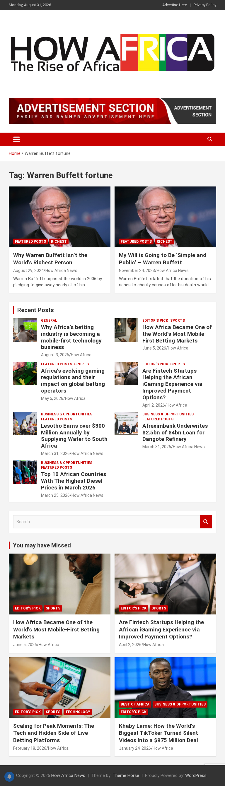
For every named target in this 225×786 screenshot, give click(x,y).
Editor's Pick (155, 320)
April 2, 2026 (153, 405)
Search (206, 521)
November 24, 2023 (137, 270)
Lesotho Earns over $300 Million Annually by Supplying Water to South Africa (74, 435)
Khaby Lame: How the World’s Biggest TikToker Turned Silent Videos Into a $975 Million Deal (158, 733)
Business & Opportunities (66, 414)
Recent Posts (35, 310)
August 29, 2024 (28, 270)
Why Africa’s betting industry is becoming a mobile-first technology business (71, 337)
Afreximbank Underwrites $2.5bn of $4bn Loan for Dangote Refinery (175, 432)
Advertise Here (174, 5)
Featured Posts (30, 241)
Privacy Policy (205, 5)
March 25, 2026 (55, 495)
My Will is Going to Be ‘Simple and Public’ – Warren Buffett (162, 259)
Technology (77, 712)
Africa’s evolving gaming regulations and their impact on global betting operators (73, 380)
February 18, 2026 (29, 748)
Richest (59, 241)
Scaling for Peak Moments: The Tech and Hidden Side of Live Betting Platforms (53, 733)
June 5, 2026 (154, 348)
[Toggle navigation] (16, 139)
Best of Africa (135, 704)
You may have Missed (42, 545)
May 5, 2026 (52, 398)
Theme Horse (125, 775)
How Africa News (61, 270)
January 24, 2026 (135, 748)
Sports (177, 320)
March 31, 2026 (55, 453)
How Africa (81, 354)
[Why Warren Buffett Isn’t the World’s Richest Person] (59, 217)
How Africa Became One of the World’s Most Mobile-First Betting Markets (177, 334)
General (49, 320)
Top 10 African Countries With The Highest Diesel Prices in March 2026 (73, 481)
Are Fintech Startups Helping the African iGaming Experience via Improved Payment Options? (172, 384)
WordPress (196, 775)
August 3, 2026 (55, 354)
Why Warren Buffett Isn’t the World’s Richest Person (50, 259)
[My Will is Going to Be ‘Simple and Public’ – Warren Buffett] (165, 217)
